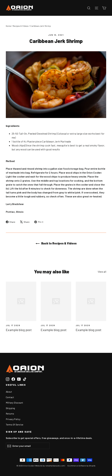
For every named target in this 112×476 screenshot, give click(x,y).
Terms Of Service (14, 424)
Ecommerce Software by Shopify (82, 466)
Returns (10, 413)
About (9, 391)
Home (8, 26)
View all (102, 271)
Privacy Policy (13, 419)
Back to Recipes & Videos (59, 243)
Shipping (10, 408)
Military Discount (14, 402)
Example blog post (19, 330)
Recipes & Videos (21, 26)
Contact (10, 397)
